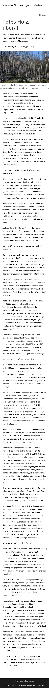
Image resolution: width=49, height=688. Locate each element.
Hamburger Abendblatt (16, 47)
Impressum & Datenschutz (24, 681)
